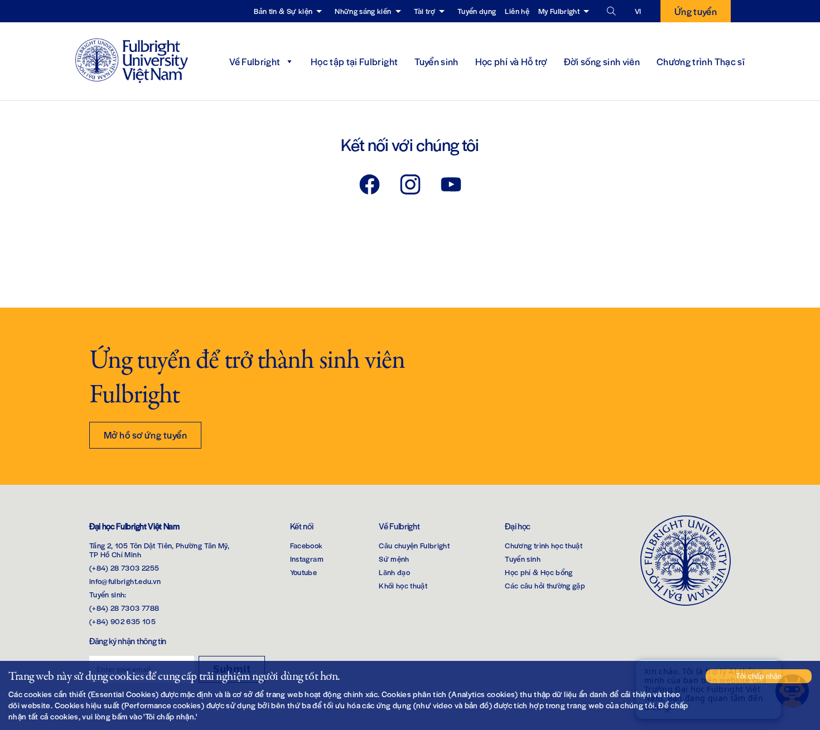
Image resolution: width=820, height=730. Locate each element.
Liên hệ (517, 11)
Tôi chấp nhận (759, 676)
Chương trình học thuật (543, 545)
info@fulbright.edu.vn (125, 581)
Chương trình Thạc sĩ (701, 61)
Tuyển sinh (436, 61)
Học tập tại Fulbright (354, 61)
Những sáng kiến (363, 11)
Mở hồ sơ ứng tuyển (145, 434)
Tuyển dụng (476, 11)
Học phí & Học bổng (538, 572)
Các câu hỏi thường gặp (545, 585)
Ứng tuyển (695, 11)
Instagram (307, 558)
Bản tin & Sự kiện (283, 11)
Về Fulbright (254, 61)
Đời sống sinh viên (602, 61)
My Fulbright (559, 11)
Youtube (303, 572)
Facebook (306, 545)
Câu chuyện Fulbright (414, 545)
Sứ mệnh (394, 558)
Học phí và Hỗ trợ (511, 61)
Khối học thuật (403, 585)
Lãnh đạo (394, 572)
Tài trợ (424, 11)
